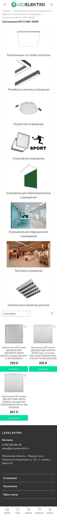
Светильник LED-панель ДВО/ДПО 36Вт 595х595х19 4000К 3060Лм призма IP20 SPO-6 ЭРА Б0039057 (14, 353)
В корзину (14, 369)
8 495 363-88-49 (11, 444)
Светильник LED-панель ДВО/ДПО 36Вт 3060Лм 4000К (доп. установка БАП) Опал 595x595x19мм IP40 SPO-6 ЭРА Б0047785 (43, 353)
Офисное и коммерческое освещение (21, 14)
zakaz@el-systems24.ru (15, 448)
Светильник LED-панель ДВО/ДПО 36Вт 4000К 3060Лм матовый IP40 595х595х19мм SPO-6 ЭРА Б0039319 (14, 402)
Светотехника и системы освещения (31, 10)
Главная (6, 10)
